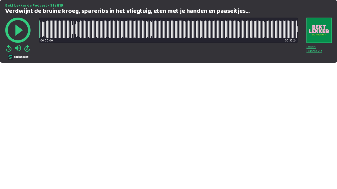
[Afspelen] (18, 30)
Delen (311, 47)
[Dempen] (18, 48)
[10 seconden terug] (9, 48)
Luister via (314, 51)
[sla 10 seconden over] (27, 48)
